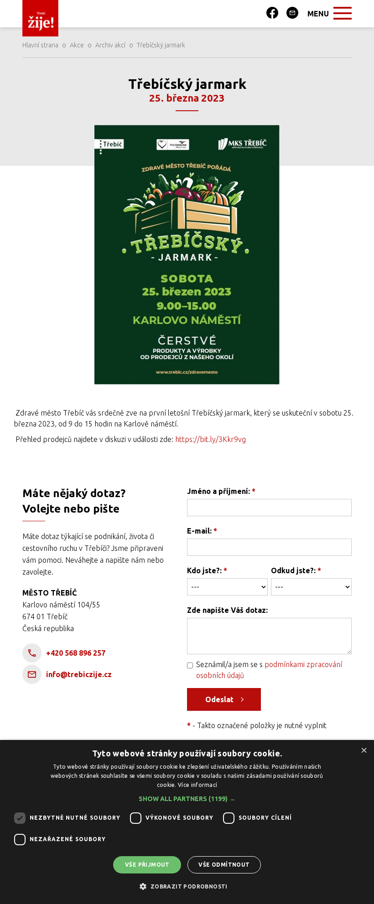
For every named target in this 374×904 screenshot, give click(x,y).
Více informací (197, 785)
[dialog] (187, 822)
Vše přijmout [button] (147, 865)
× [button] (363, 749)
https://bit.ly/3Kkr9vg (210, 439)
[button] (187, 798)
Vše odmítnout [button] (223, 865)
